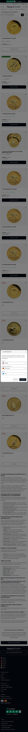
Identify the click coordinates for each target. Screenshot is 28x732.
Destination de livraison (6, 366)
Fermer (15, 379)
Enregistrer (22, 379)
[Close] (26, 352)
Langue (3, 361)
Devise (3, 371)
